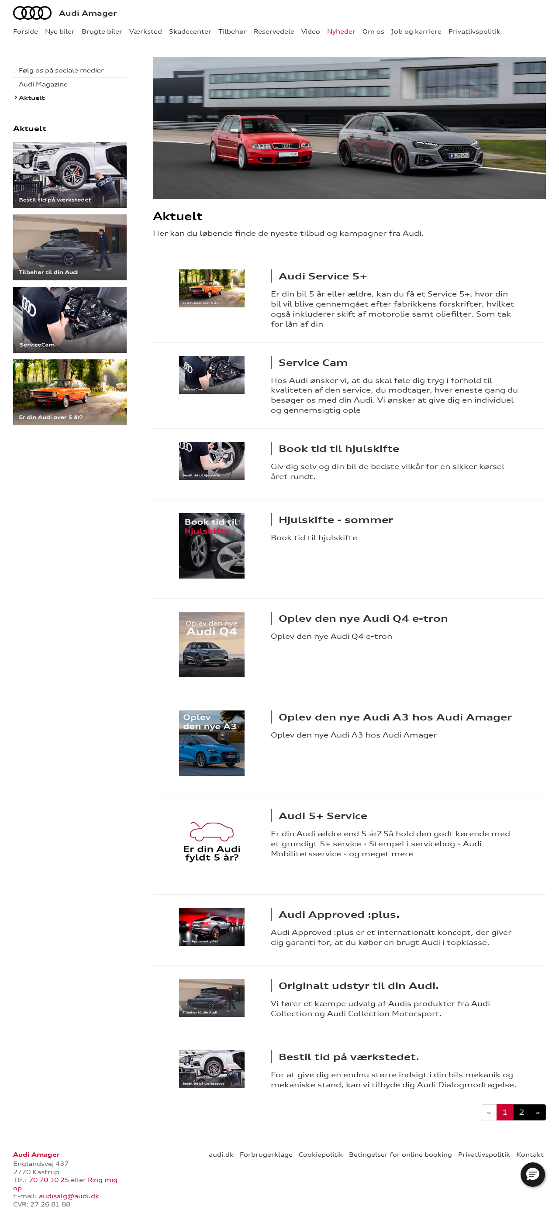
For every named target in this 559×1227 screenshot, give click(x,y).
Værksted (145, 31)
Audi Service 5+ (323, 276)
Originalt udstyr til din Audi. (359, 985)
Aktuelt (32, 97)
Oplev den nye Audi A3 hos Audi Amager (395, 717)
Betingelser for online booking (400, 1154)
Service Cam (313, 362)
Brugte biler (102, 31)
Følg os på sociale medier (61, 70)
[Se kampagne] (212, 288)
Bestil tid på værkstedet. (349, 1056)
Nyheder (341, 31)
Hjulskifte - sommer (336, 519)
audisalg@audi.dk (69, 1196)
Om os (373, 31)
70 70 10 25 (49, 1179)
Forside (25, 31)
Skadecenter (190, 31)
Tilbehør (232, 31)
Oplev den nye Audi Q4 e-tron (363, 618)
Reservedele (274, 31)
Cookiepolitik (321, 1154)
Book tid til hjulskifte (339, 448)
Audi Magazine (43, 84)
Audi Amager (88, 13)
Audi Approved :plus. (339, 914)
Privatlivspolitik (474, 31)
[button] (533, 1174)
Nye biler (60, 31)
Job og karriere (416, 31)
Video (310, 31)
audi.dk (221, 1154)
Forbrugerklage (266, 1154)
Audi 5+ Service (323, 815)
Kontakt (530, 1154)
